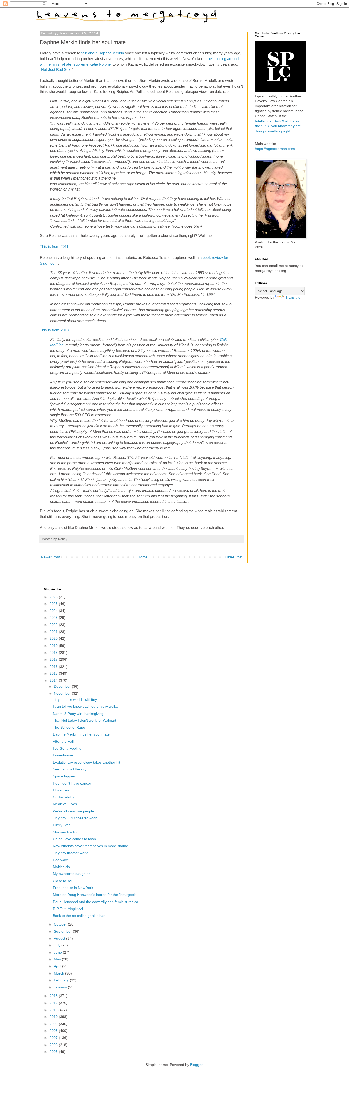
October (61, 924)
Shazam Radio (65, 832)
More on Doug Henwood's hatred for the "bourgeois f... (97, 895)
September (63, 931)
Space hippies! (65, 776)
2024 (54, 611)
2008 (54, 1031)
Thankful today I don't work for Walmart (84, 720)
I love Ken (61, 790)
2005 (54, 1052)
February (62, 980)
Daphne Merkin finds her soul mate (81, 734)
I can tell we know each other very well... (85, 706)
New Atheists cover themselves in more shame (90, 846)
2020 (54, 638)
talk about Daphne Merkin (102, 53)
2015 (54, 673)
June (58, 952)
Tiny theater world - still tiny (75, 699)
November (63, 693)
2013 (54, 996)
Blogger (196, 1065)
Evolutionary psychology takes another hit (86, 762)
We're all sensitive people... (75, 811)
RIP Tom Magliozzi (68, 909)
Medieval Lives (65, 804)
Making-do (61, 867)
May (58, 959)
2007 (54, 1038)
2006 (54, 1045)
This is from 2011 (54, 246)
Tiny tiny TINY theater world (75, 818)
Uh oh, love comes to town (74, 839)
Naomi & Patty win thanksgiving (78, 713)
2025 (54, 604)
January (61, 987)
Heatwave (61, 860)
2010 (54, 1017)
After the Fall (63, 741)
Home (142, 557)
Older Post (233, 557)
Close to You (63, 881)
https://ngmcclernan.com (275, 149)
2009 (54, 1024)
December (63, 686)
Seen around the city (69, 769)
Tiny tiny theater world (70, 853)
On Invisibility (63, 797)
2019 (54, 646)
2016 (54, 667)
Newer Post (50, 557)
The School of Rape (69, 727)
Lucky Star (61, 825)
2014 (54, 680)
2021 (54, 632)
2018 (54, 652)
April (58, 966)
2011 (54, 1010)
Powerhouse (63, 755)
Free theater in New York (73, 888)
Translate (292, 297)
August (60, 938)
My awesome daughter (71, 874)
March (59, 973)
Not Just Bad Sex (56, 69)
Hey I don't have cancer (72, 783)
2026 (54, 597)
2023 (54, 617)
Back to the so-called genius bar (79, 916)
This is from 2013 (54, 330)
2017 (54, 659)
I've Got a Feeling (67, 748)
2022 (54, 625)
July (57, 945)
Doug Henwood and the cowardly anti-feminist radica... (97, 902)
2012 (54, 1003)
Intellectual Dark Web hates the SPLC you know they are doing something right (278, 126)
